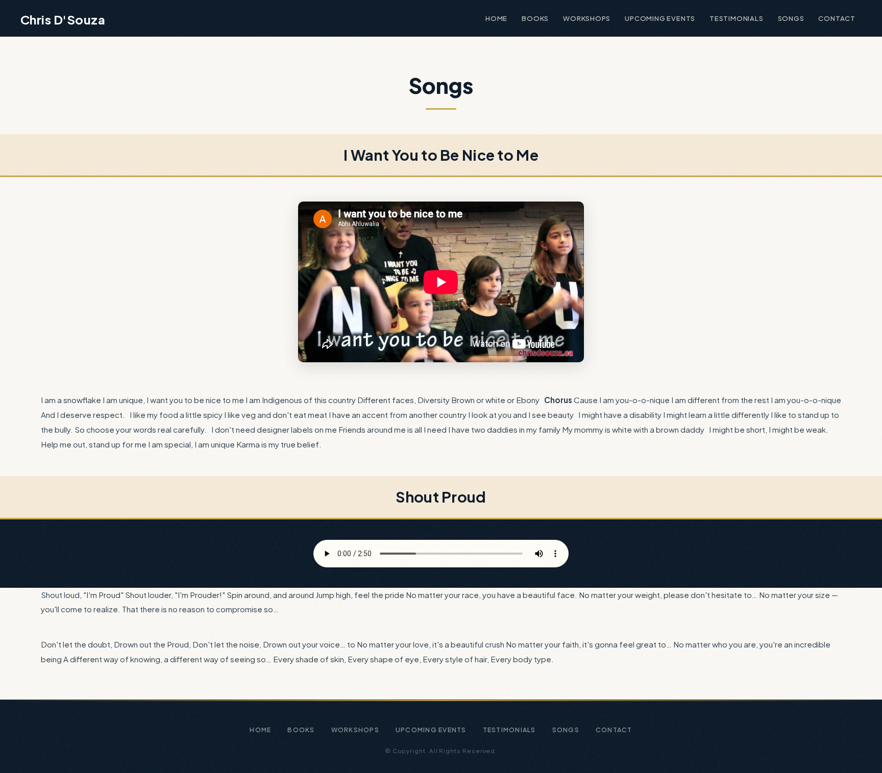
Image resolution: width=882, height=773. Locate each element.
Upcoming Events (660, 18)
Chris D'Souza (62, 19)
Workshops (586, 18)
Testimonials (736, 18)
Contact (836, 18)
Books (535, 18)
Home (496, 18)
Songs (791, 18)
